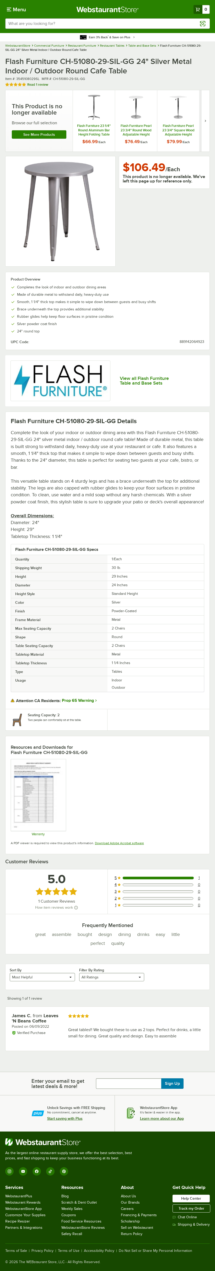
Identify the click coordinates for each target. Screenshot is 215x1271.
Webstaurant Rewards (23, 1202)
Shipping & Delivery (194, 1224)
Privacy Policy (42, 1251)
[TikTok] (50, 1171)
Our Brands (130, 1202)
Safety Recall (71, 1234)
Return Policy (131, 1234)
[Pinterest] (64, 1171)
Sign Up (172, 1083)
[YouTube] (23, 1171)
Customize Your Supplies (25, 1215)
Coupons (68, 1215)
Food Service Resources (81, 1221)
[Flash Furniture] (60, 380)
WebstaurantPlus (18, 1196)
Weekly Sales (72, 1209)
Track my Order (191, 1208)
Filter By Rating (91, 970)
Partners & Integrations (23, 1228)
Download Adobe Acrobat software (119, 843)
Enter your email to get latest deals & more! (57, 1083)
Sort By (16, 970)
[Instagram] (9, 1171)
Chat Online (187, 1217)
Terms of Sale (16, 1251)
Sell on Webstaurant (137, 1228)
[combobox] (107, 23)
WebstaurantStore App (23, 1209)
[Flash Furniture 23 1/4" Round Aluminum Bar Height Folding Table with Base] (94, 121)
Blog (65, 1196)
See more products (39, 134)
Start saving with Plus (65, 1118)
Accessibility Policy (99, 1251)
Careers (127, 1209)
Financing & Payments (139, 1215)
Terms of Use (68, 1251)
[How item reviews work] (76, 907)
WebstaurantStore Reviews (83, 1228)
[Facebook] (37, 1171)
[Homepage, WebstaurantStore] (108, 9)
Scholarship (130, 1221)
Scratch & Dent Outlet (79, 1202)
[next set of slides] (205, 121)
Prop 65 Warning (78, 700)
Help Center (191, 1198)
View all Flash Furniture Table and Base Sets (144, 381)
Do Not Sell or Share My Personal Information (155, 1251)
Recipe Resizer (17, 1221)
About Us (128, 1196)
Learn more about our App (162, 1118)
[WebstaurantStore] (70, 1142)
